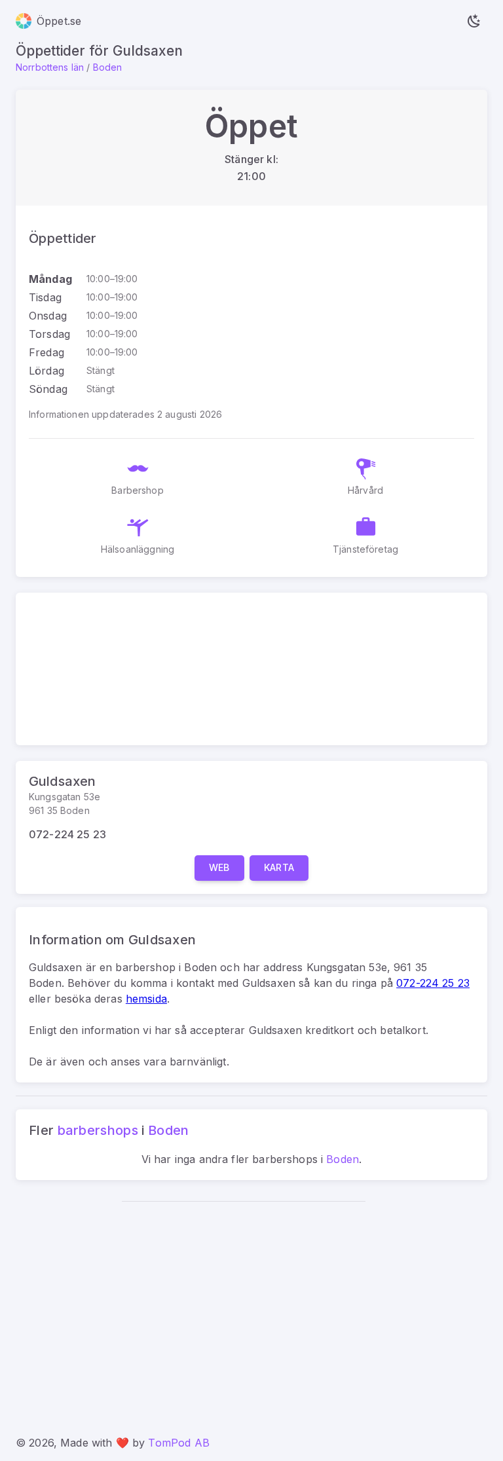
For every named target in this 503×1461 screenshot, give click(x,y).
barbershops (98, 1130)
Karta (279, 867)
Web (219, 867)
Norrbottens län (50, 67)
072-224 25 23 (67, 834)
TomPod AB (178, 1442)
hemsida (146, 998)
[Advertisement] (243, 1310)
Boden (107, 67)
